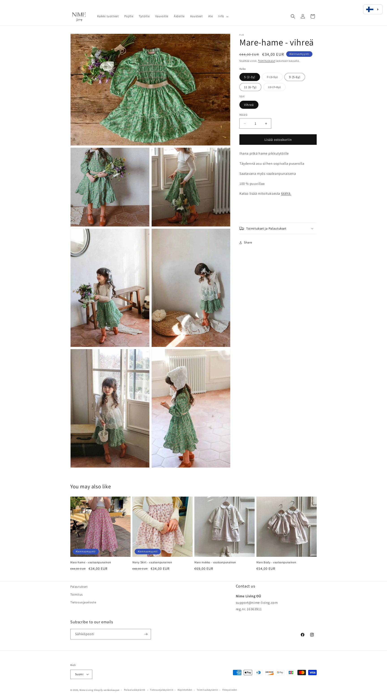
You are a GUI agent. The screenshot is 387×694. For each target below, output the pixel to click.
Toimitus (76, 594)
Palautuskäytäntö (134, 689)
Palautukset (79, 587)
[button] (222, 16)
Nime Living (86, 690)
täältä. (286, 193)
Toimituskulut (266, 60)
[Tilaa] (146, 634)
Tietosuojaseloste (83, 602)
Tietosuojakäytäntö (161, 689)
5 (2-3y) (249, 77)
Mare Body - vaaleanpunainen (276, 562)
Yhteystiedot (229, 689)
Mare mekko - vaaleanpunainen (215, 562)
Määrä (243, 115)
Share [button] (248, 242)
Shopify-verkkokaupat (107, 690)
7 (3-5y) (275, 78)
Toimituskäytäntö (207, 689)
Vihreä (249, 105)
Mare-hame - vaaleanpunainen (90, 562)
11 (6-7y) (250, 87)
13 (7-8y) (277, 88)
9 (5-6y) (294, 77)
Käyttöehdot (185, 689)
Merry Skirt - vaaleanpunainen (152, 562)
